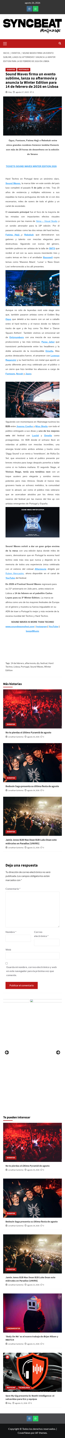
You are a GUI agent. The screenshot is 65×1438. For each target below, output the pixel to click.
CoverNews (24, 1432)
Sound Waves (36, 666)
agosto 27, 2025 (22, 92)
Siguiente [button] (58, 1052)
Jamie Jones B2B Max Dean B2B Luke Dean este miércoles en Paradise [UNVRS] (31, 841)
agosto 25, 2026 (33, 737)
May (10, 92)
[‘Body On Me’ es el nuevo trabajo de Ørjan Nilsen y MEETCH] (32, 1313)
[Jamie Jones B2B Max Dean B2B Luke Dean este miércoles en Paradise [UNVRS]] (32, 816)
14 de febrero (17, 663)
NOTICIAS (11, 1387)
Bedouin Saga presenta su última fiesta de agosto (32, 786)
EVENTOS (11, 69)
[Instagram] (29, 9)
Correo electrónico (41, 933)
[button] (6, 43)
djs (38, 663)
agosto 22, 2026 (33, 847)
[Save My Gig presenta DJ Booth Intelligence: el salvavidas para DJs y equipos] (32, 1372)
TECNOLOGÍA (24, 1387)
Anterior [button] (7, 1052)
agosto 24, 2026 (33, 790)
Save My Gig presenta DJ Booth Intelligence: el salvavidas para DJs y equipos (30, 1397)
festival (43, 663)
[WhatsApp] (35, 9)
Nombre (11, 931)
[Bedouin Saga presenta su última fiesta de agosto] (32, 762)
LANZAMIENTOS (13, 1328)
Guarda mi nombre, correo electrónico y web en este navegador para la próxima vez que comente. (31, 971)
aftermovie (30, 663)
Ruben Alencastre (15, 573)
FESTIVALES (24, 69)
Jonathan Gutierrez (16, 737)
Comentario (13, 888)
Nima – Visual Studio (47, 221)
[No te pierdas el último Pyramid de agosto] (32, 708)
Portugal (25, 666)
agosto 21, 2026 (33, 1344)
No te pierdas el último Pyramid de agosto (28, 732)
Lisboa (17, 666)
